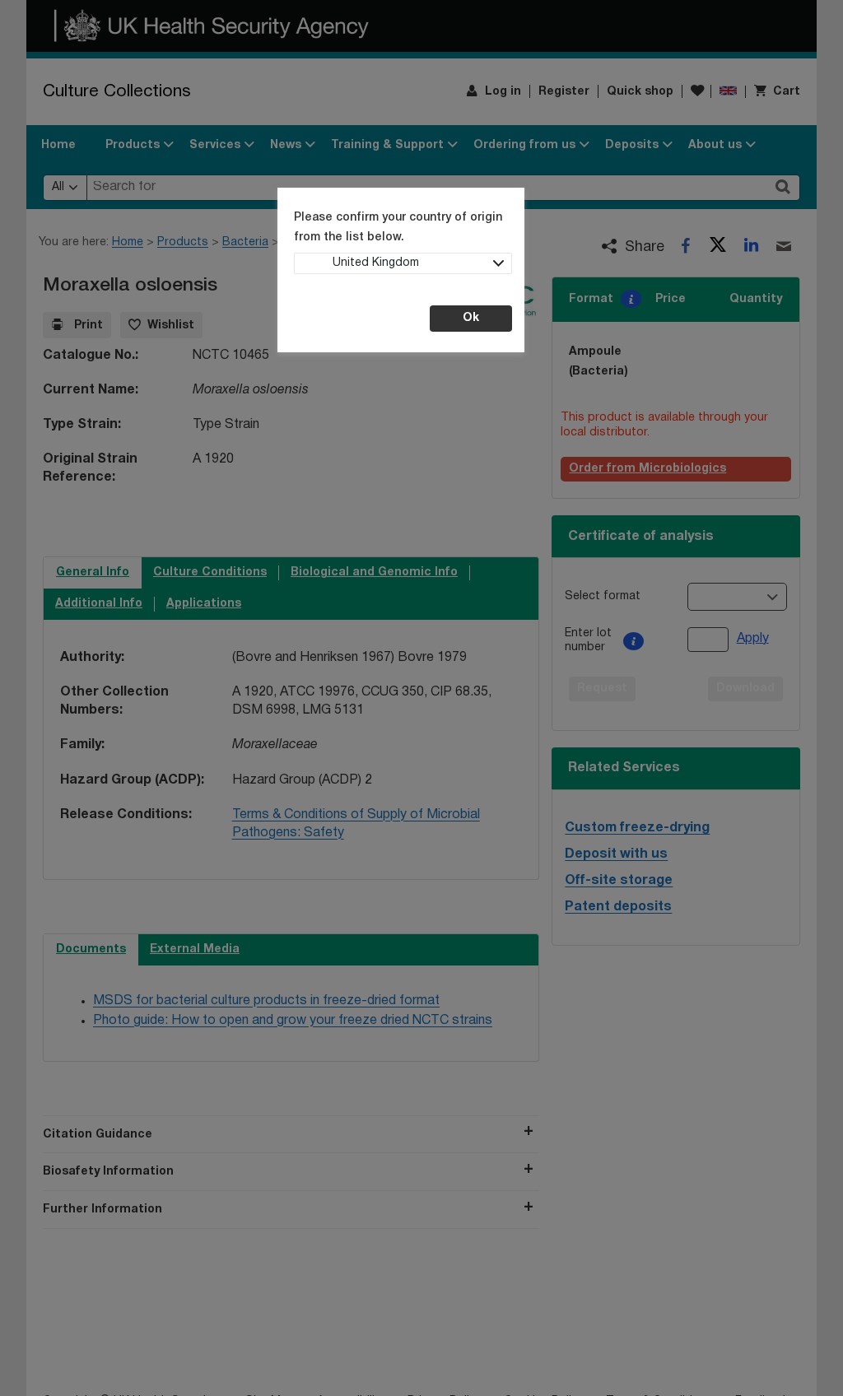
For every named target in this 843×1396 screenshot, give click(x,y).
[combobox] (403, 263)
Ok (471, 318)
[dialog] (421, 698)
